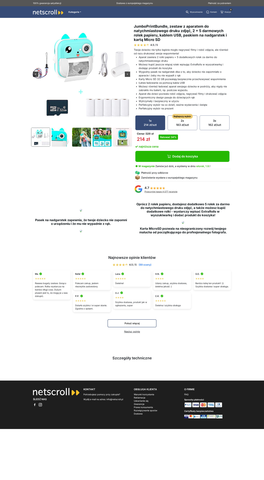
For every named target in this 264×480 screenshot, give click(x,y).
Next (127, 74)
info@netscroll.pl (114, 399)
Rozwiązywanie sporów (145, 410)
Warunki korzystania (144, 394)
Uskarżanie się (141, 401)
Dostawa (138, 413)
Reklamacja (139, 397)
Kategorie (73, 12)
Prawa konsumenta (143, 407)
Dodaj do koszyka (185, 156)
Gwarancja (139, 404)
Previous (35, 74)
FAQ (186, 394)
